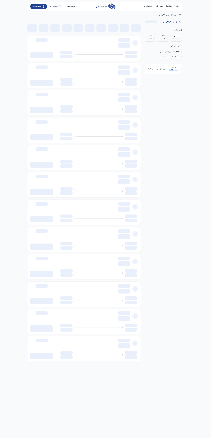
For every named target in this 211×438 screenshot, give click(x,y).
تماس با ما (159, 6)
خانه (177, 6)
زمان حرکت (178, 30)
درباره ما (169, 6)
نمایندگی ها (148, 6)
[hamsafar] (105, 6)
